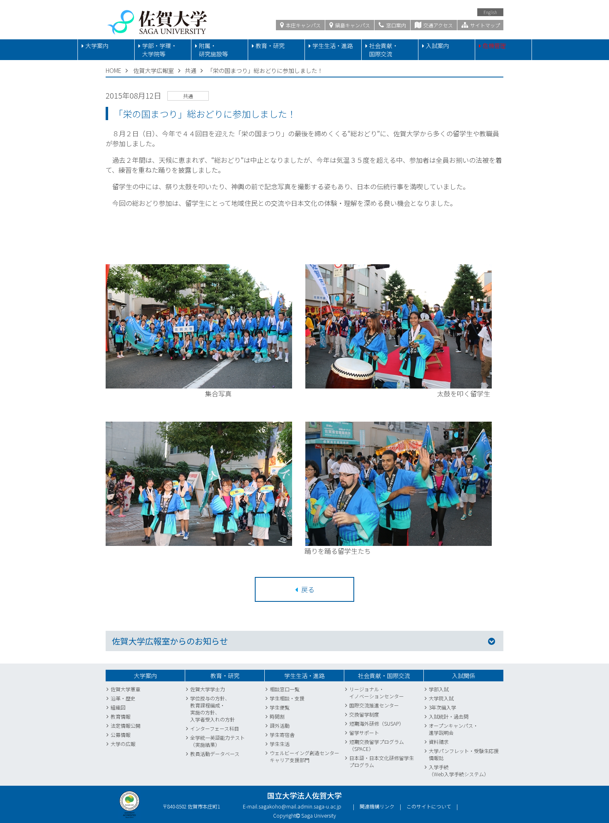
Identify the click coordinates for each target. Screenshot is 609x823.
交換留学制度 (364, 714)
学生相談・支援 (287, 698)
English (490, 12)
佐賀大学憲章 (125, 689)
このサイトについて (428, 806)
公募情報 (120, 734)
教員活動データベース (214, 753)
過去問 (461, 716)
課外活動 (280, 725)
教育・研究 (270, 45)
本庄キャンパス (303, 25)
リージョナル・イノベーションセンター (376, 692)
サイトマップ (484, 25)
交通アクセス (437, 25)
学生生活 (280, 743)
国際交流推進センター (374, 705)
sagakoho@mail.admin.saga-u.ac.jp (300, 806)
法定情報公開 (125, 725)
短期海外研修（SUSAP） (376, 723)
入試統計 (439, 716)
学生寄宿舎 (282, 734)
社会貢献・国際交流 (383, 49)
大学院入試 (441, 698)
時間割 (277, 716)
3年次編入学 (442, 707)
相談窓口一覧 (285, 689)
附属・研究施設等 (213, 49)
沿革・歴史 (123, 698)
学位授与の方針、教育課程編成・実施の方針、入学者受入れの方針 (212, 709)
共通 (190, 70)
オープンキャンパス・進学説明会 (453, 729)
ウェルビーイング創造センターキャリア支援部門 (304, 756)
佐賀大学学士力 (207, 689)
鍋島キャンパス (352, 25)
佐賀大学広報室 (153, 70)
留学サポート (364, 732)
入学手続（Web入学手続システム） (459, 770)
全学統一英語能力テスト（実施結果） (217, 741)
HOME (113, 70)
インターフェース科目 (214, 728)
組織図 (118, 707)
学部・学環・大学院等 (159, 49)
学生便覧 (280, 707)
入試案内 (437, 45)
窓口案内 (395, 25)
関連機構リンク (377, 806)
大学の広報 (123, 743)
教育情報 (120, 716)
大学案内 (97, 45)
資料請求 (439, 741)
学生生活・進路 (332, 45)
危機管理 (494, 45)
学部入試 (439, 689)
